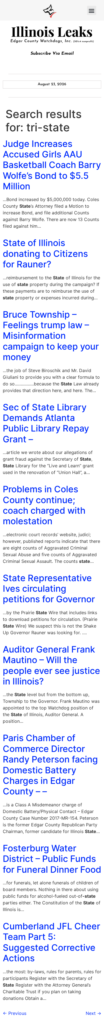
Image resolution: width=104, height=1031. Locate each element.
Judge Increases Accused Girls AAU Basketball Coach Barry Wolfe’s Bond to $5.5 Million (52, 165)
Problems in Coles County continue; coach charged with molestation (44, 505)
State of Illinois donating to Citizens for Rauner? (45, 253)
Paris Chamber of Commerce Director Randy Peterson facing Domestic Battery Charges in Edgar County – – (50, 765)
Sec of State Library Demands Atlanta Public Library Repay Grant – (46, 423)
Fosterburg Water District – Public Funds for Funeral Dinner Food (52, 859)
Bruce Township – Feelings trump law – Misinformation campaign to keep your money (51, 336)
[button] (91, 10)
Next (93, 1013)
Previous (14, 1013)
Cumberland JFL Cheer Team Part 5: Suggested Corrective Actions (51, 942)
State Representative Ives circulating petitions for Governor (49, 589)
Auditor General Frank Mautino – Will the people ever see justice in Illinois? (51, 665)
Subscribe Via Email (52, 53)
